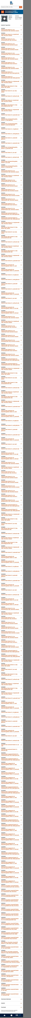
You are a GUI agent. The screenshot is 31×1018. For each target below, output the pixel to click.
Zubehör (3, 1003)
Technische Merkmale (6, 999)
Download (3, 1007)
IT (20, 1015)
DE (17, 1015)
